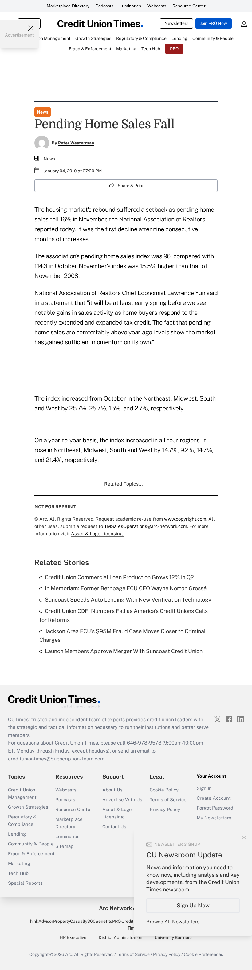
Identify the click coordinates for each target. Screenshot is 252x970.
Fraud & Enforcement (31, 853)
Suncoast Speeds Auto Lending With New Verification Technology (128, 599)
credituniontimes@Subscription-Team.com (56, 759)
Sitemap (64, 846)
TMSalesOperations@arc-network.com (145, 526)
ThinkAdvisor (40, 921)
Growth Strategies (28, 807)
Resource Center (189, 5)
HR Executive (73, 937)
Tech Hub (18, 873)
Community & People (31, 843)
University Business (173, 937)
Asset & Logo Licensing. (97, 533)
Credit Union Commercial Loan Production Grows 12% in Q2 (119, 577)
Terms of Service (168, 799)
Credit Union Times (133, 924)
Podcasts (104, 5)
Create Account (214, 798)
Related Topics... (123, 484)
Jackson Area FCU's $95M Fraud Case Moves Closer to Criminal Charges (122, 635)
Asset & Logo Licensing (117, 813)
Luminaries (130, 5)
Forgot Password (215, 807)
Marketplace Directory (68, 5)
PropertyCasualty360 (74, 921)
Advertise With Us (122, 799)
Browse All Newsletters (172, 922)
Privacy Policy (165, 809)
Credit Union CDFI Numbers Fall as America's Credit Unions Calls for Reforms (123, 615)
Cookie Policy (164, 789)
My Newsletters (214, 817)
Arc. (69, 954)
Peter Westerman (76, 142)
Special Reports (25, 883)
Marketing (19, 863)
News (42, 112)
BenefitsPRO (108, 921)
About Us (112, 789)
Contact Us (114, 826)
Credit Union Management (22, 793)
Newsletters (176, 23)
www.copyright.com (185, 519)
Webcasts (156, 5)
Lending (17, 834)
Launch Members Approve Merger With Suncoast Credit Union (124, 651)
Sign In (204, 788)
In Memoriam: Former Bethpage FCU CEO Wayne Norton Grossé (126, 588)
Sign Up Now (193, 905)
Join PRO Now (213, 23)
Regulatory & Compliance (22, 820)
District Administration (120, 937)
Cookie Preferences (203, 954)
